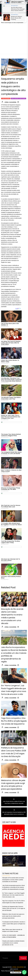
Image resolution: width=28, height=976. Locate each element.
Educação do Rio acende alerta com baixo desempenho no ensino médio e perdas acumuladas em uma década (13, 879)
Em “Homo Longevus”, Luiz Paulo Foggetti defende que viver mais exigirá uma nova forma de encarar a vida (13, 895)
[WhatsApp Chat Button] (24, 972)
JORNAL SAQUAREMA (6, 98)
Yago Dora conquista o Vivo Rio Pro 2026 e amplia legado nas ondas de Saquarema (17, 2)
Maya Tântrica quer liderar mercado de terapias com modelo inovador (12, 930)
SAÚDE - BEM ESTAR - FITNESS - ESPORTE (18, 98)
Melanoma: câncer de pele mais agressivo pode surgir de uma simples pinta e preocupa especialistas (13, 916)
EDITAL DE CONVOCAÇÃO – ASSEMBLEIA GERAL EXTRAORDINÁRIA (13, 936)
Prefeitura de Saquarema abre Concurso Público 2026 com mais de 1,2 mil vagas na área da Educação (13, 908)
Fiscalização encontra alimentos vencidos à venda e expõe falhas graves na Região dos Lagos (13, 923)
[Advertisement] (14, 38)
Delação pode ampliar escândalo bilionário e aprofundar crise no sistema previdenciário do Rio (13, 943)
